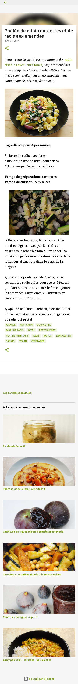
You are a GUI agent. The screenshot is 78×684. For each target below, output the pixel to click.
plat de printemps (17, 335)
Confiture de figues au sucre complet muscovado (33, 531)
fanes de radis (14, 330)
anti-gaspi (26, 325)
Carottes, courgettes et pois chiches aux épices (32, 574)
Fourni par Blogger (41, 678)
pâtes (31, 330)
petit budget (47, 330)
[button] (7, 48)
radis (36, 335)
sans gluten (63, 335)
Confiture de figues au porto (20, 617)
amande (11, 325)
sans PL (10, 341)
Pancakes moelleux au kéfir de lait (24, 489)
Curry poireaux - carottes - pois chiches (27, 659)
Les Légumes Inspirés (17, 392)
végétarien (37, 341)
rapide (48, 335)
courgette (44, 325)
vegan (23, 341)
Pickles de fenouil (14, 446)
